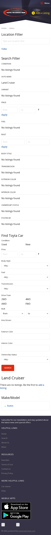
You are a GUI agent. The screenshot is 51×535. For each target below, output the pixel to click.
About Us (5, 442)
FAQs (3, 491)
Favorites (5, 460)
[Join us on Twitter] (10, 524)
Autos (11, 28)
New (28, 244)
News (3, 447)
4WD (28, 299)
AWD (4, 303)
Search (4, 438)
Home (4, 28)
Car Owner (6, 486)
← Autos (8, 405)
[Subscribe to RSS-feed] (18, 524)
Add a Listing (43, 13)
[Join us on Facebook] (3, 524)
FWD (28, 303)
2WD (4, 299)
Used (4, 244)
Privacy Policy (7, 473)
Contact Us (6, 469)
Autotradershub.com (26, 531)
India (4, 48)
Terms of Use (7, 464)
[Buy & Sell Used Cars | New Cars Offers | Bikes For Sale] (15, 12)
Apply (4, 114)
